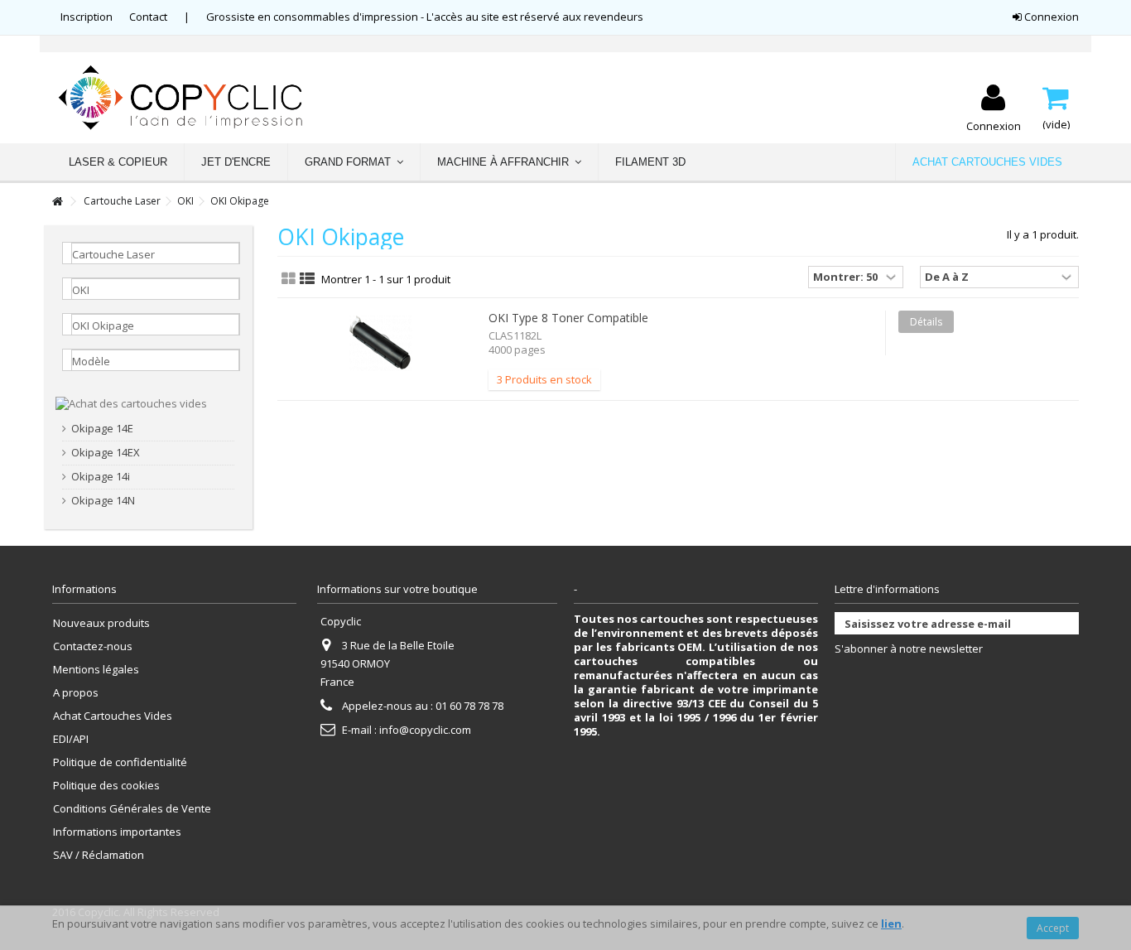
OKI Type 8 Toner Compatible (568, 318)
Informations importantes (117, 832)
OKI (185, 201)
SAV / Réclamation (98, 855)
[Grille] (289, 279)
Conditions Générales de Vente (132, 809)
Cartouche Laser (122, 201)
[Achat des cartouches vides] (131, 402)
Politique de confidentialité (120, 762)
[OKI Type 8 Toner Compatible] (381, 343)
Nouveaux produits (101, 623)
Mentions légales (96, 670)
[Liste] (307, 279)
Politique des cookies (106, 786)
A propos (76, 693)
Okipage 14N (103, 501)
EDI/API (71, 739)
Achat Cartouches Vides (112, 716)
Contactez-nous (92, 646)
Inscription (86, 16)
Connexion (1050, 16)
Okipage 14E (102, 429)
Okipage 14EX (105, 453)
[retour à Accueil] (57, 201)
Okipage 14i (100, 477)
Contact (148, 16)
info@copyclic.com (425, 729)
